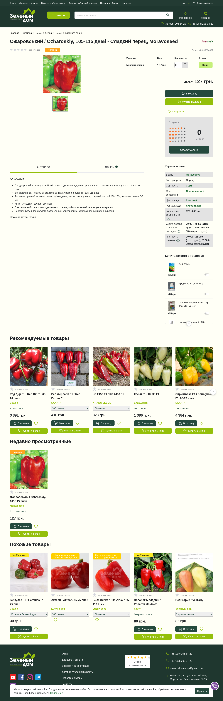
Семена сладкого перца (69, 33)
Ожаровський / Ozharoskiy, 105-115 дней (28, 499)
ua (183, 3)
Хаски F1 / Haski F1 (146, 394)
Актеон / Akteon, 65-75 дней (69, 600)
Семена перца (43, 33)
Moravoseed (193, 174)
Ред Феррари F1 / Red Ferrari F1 (65, 396)
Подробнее (56, 693)
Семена (27, 33)
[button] (189, 323)
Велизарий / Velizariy (189, 600)
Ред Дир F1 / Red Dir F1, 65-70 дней (28, 396)
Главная (14, 33)
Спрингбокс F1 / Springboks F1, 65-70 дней (194, 396)
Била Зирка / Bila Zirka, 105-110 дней (111, 602)
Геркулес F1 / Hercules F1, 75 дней (27, 602)
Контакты (67, 684)
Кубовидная (193, 205)
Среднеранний (195, 191)
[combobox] (123, 15)
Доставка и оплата (72, 659)
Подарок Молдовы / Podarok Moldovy (147, 602)
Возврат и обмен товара (75, 666)
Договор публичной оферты (77, 672)
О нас (65, 653)
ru (189, 3)
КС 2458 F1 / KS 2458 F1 (108, 394)
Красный (191, 200)
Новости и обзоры (72, 678)
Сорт (189, 185)
